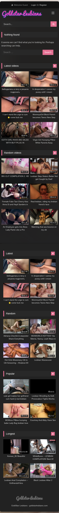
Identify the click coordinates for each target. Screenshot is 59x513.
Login (33, 5)
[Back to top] (50, 504)
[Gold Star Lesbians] (24, 14)
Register (43, 5)
